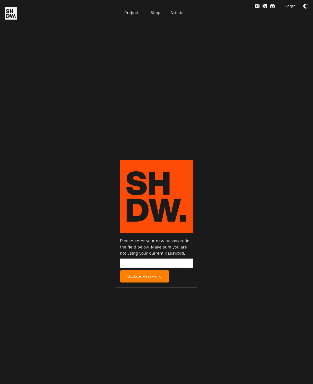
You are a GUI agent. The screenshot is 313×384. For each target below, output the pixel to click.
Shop (156, 12)
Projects (132, 12)
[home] (11, 13)
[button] (305, 6)
